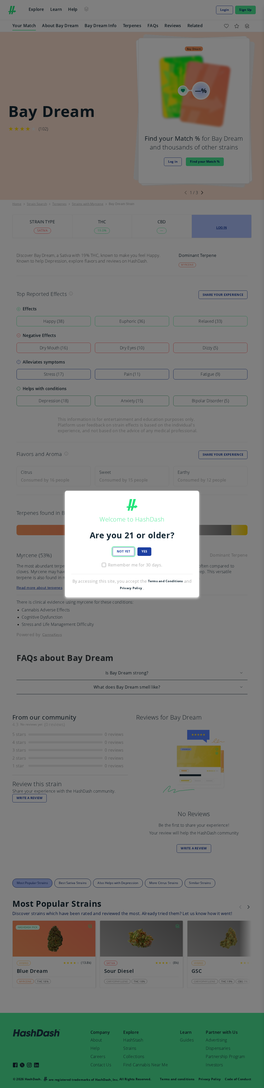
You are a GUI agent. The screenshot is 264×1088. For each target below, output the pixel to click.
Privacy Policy (131, 588)
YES (144, 551)
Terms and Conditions (165, 581)
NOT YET (123, 551)
